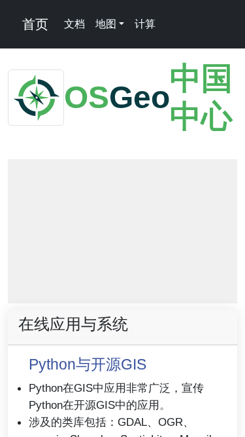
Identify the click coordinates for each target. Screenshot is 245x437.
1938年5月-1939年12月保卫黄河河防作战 (160, 297)
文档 (74, 23)
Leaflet (60, 297)
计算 (145, 23)
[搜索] (170, 24)
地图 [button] (105, 23)
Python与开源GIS (87, 364)
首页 (33, 24)
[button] (25, 177)
